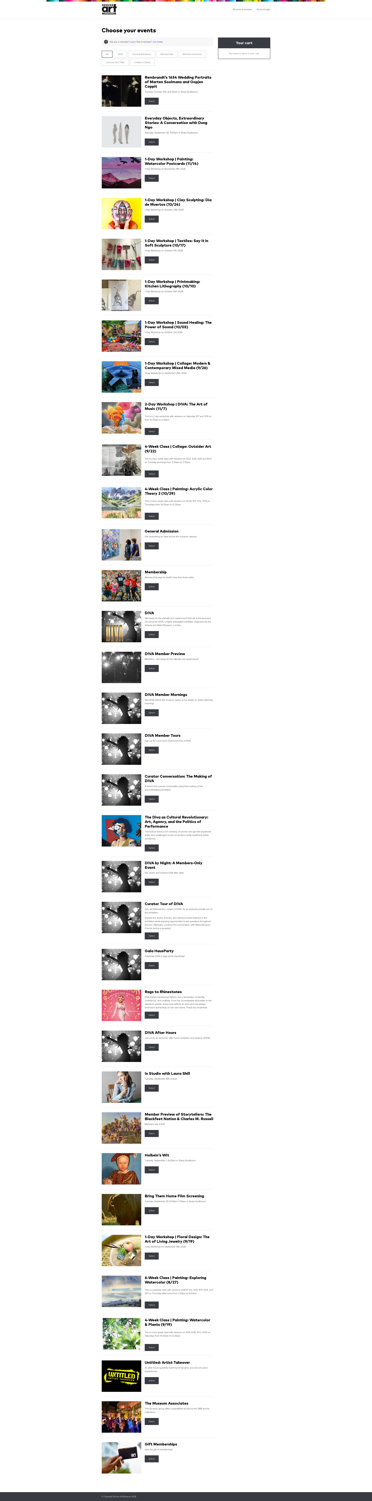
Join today (157, 41)
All (107, 54)
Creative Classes (142, 62)
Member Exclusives (192, 54)
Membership (167, 54)
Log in (133, 41)
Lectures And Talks (115, 62)
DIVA (120, 54)
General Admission (141, 54)
